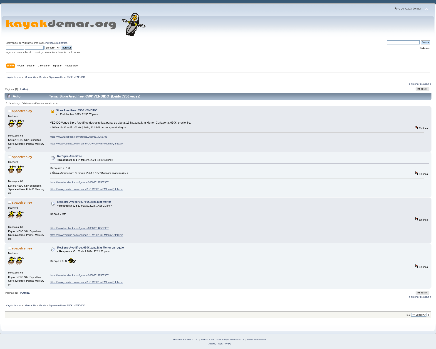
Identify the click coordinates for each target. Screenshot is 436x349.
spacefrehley (22, 111)
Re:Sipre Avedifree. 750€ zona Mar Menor (84, 201)
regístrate (61, 42)
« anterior (414, 84)
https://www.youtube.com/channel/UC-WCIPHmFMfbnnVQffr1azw (86, 143)
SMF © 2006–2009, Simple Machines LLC (223, 339)
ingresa (49, 42)
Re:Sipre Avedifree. (70, 156)
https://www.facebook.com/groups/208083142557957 (79, 136)
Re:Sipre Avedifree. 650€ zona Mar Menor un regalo (90, 247)
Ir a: (408, 315)
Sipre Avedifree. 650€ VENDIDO (76, 110)
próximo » (425, 84)
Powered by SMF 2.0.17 (186, 339)
